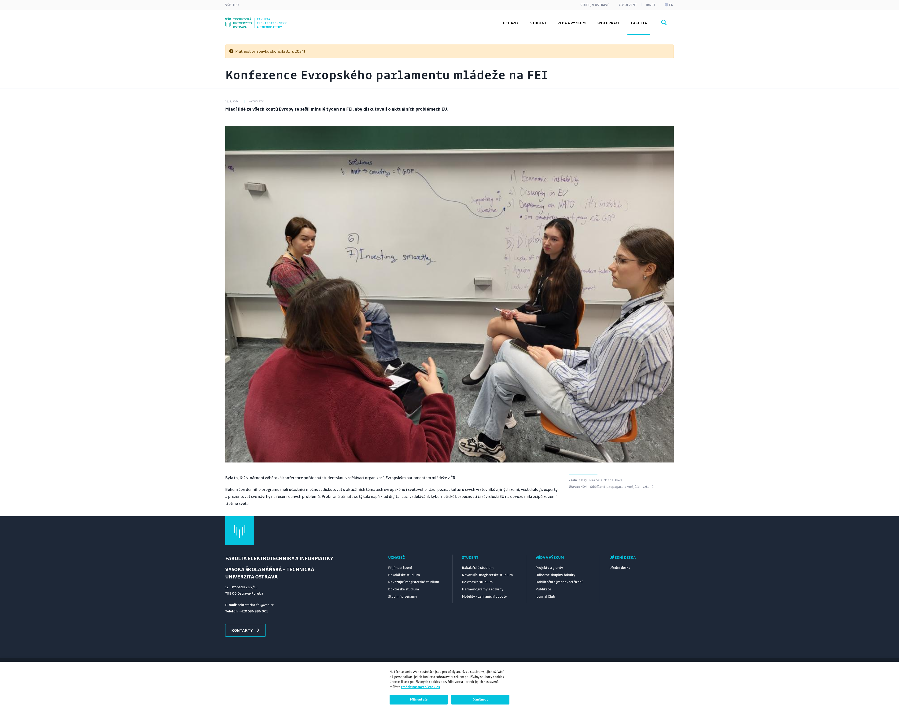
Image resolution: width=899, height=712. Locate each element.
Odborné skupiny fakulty (555, 574)
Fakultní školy (248, 19)
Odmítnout (480, 699)
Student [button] (538, 22)
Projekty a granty (549, 567)
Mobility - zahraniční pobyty (484, 596)
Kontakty (244, 19)
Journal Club (247, 19)
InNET (650, 5)
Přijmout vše (418, 699)
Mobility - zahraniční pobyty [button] (263, 19)
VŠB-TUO (232, 5)
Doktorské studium (403, 589)
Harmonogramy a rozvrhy (482, 589)
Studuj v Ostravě (594, 5)
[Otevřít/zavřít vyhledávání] (664, 23)
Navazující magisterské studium (413, 581)
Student (470, 557)
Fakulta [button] (639, 22)
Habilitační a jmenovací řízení (559, 581)
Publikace (543, 589)
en (671, 5)
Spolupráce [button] (608, 22)
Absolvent (628, 5)
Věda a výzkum (550, 557)
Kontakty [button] (242, 630)
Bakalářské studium (404, 574)
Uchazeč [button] (511, 22)
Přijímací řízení (400, 567)
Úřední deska (622, 557)
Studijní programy (253, 19)
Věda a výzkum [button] (571, 22)
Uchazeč (396, 557)
